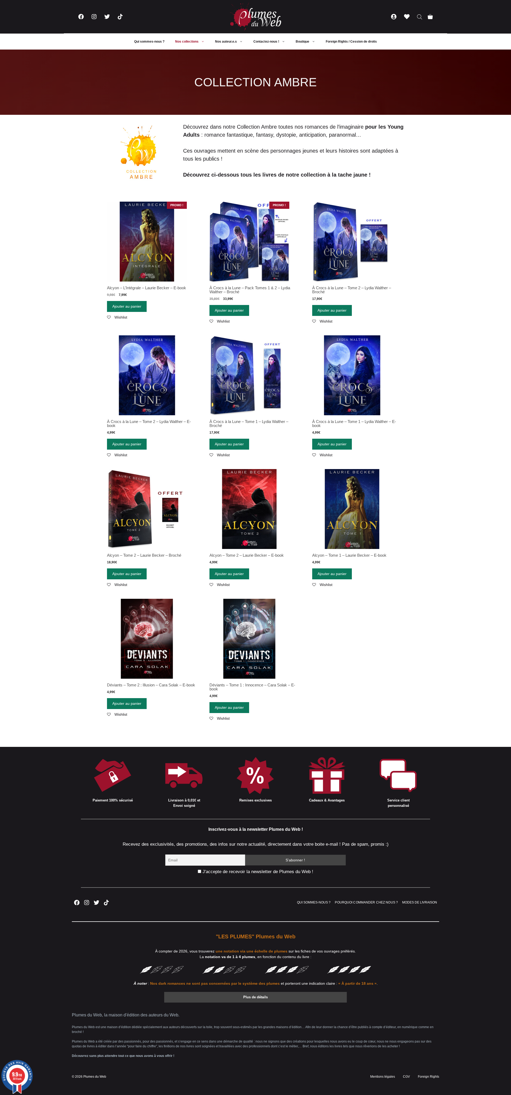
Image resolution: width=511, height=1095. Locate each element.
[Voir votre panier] (430, 16)
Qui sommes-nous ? (149, 41)
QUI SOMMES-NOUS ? (314, 902)
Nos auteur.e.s (226, 41)
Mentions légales (382, 1076)
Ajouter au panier (126, 306)
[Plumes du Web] (255, 16)
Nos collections (187, 41)
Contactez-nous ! (266, 41)
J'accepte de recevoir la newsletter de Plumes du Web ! (257, 871)
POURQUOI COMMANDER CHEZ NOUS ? (366, 902)
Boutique (302, 41)
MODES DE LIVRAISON (419, 902)
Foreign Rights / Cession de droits (351, 41)
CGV (406, 1076)
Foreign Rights (428, 1076)
